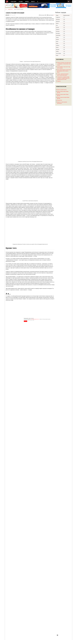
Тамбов (57, 51)
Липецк (57, 47)
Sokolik (7, 15)
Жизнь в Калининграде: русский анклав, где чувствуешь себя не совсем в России (64, 71)
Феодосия (57, 29)
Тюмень (57, 37)
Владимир (59, 81)
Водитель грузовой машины (62, 89)
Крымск (57, 23)
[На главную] (7, 1)
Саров (57, 55)
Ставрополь (58, 17)
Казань (57, 41)
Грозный (57, 27)
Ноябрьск (57, 45)
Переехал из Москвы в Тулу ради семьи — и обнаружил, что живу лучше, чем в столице (64, 64)
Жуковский (58, 21)
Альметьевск (58, 35)
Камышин (57, 49)
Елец (57, 25)
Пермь (57, 43)
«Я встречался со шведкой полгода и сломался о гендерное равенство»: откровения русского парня (63, 78)
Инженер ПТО (59, 100)
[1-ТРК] (30, 110)
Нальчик (57, 39)
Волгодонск (58, 33)
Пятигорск (57, 31)
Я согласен (25, 321)
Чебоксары (58, 19)
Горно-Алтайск (58, 53)
